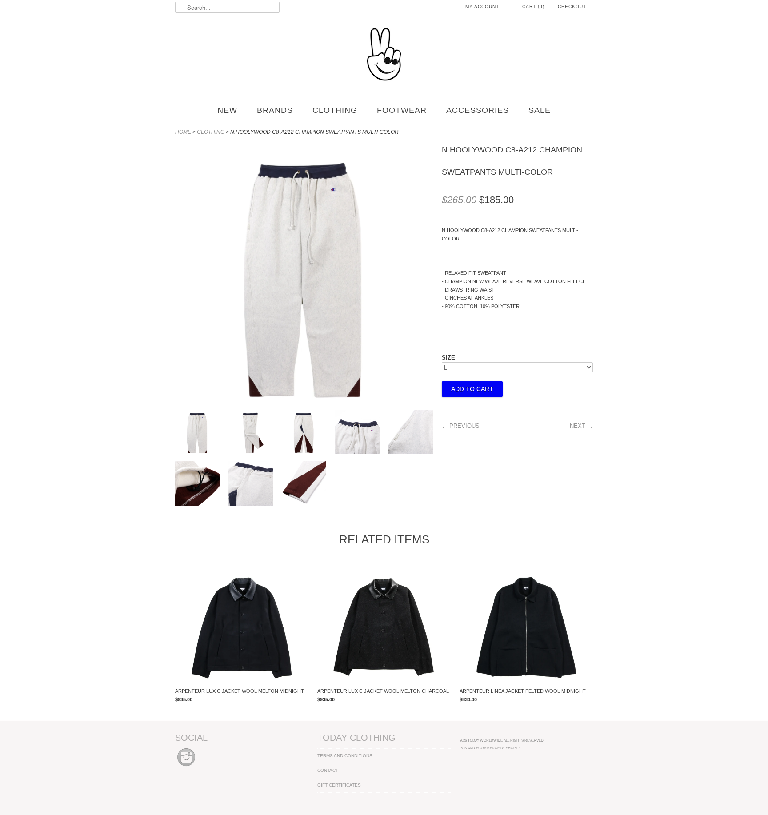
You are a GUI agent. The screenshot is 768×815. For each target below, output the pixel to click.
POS (463, 748)
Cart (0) (533, 6)
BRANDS (275, 110)
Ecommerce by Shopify (498, 748)
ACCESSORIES (477, 110)
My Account (482, 6)
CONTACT (327, 770)
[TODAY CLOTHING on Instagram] (186, 766)
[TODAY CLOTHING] (384, 55)
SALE (539, 110)
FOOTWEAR (402, 110)
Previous (464, 426)
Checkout (572, 6)
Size (448, 357)
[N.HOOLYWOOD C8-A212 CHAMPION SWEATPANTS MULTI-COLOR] (197, 433)
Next (577, 426)
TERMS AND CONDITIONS (344, 755)
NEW (227, 110)
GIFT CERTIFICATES (339, 785)
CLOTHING (334, 110)
